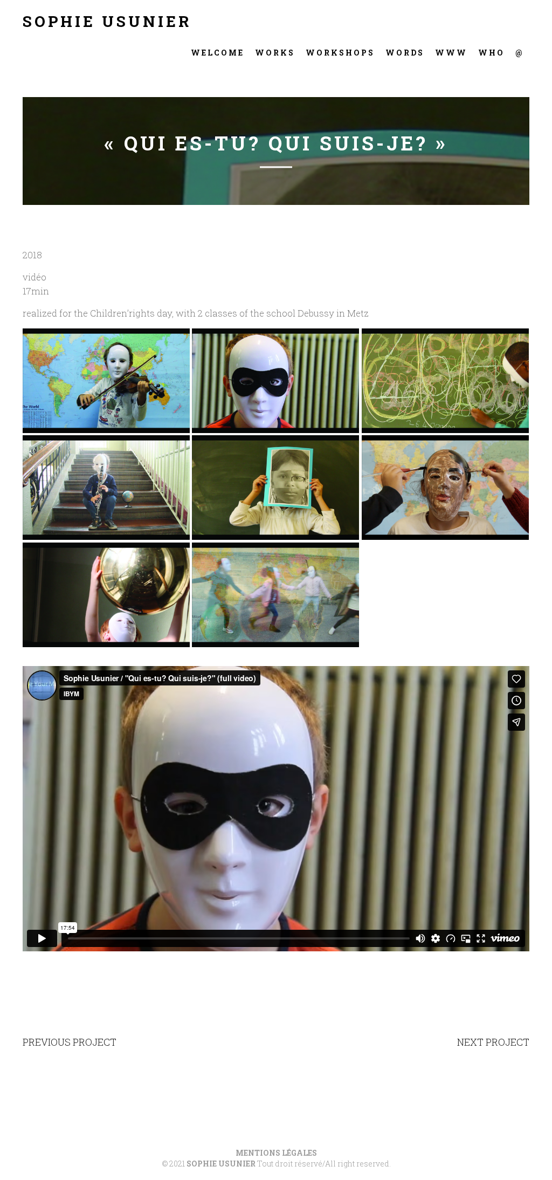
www (451, 52)
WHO (491, 52)
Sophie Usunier (107, 21)
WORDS (404, 52)
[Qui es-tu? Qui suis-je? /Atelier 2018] (106, 595)
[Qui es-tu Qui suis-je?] (106, 380)
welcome (217, 52)
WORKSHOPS (340, 52)
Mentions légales (276, 1153)
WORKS (275, 52)
